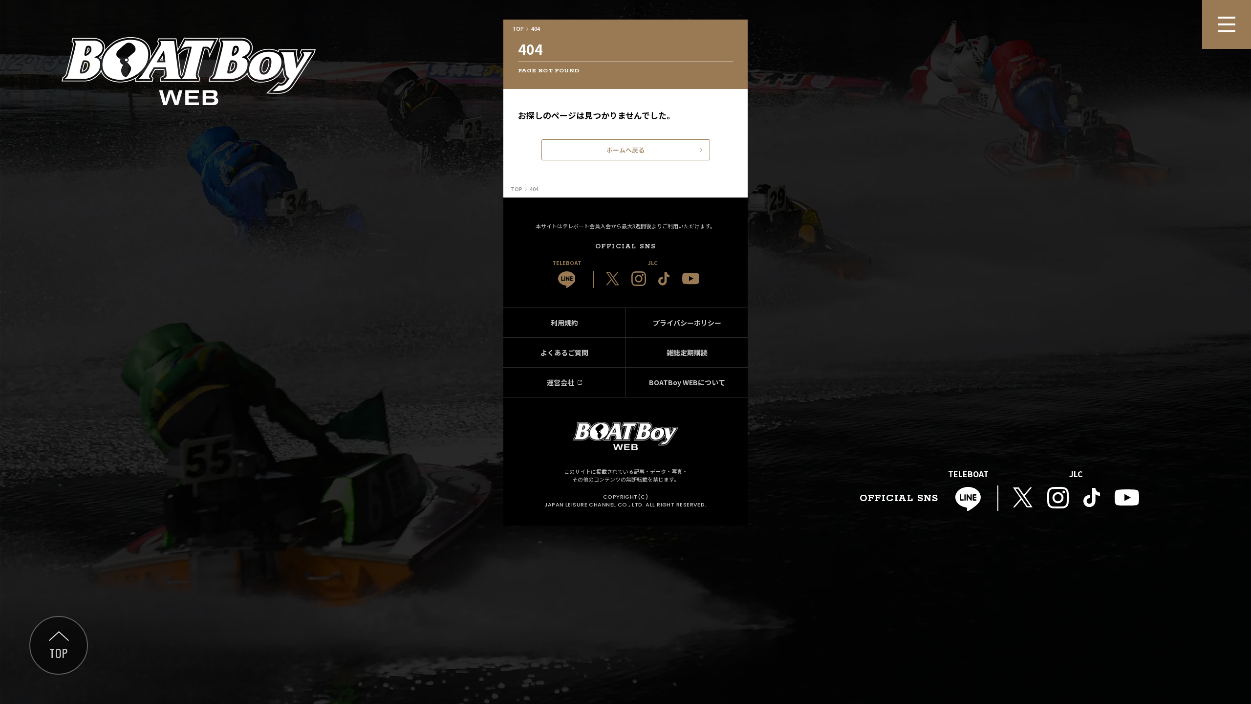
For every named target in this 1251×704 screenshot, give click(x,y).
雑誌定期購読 (687, 352)
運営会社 (560, 382)
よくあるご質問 (564, 352)
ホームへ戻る (625, 149)
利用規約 (564, 323)
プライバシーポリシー (687, 323)
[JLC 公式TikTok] (664, 279)
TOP (58, 652)
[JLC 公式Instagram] (638, 278)
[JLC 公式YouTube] (690, 278)
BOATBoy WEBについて (687, 382)
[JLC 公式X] (612, 279)
